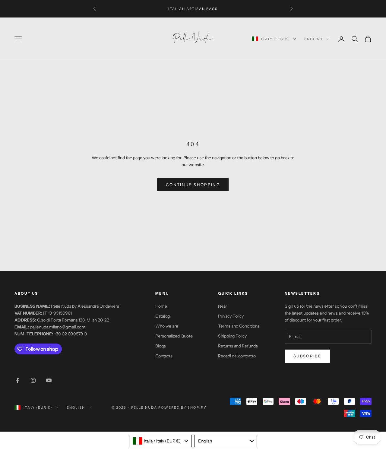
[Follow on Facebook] (17, 380)
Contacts (163, 356)
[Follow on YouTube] (49, 380)
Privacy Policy (231, 316)
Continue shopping (193, 184)
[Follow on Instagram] (33, 380)
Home (161, 306)
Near (222, 306)
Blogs (160, 346)
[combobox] (160, 441)
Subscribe (307, 355)
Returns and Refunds (238, 346)
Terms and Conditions (239, 326)
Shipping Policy (232, 336)
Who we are (166, 326)
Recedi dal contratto (237, 356)
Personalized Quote (174, 336)
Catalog (162, 316)
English (313, 39)
